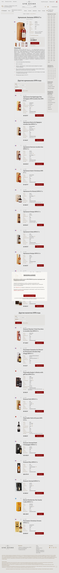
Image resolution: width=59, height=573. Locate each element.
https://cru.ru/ (18, 287)
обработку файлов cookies (19, 290)
